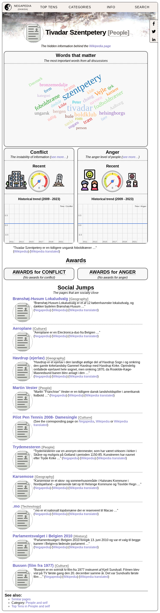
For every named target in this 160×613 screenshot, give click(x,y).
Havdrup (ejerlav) (29, 358)
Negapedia (42, 310)
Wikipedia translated (45, 251)
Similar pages (21, 599)
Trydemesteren (26, 447)
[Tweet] (153, 32)
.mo (16, 506)
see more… (59, 157)
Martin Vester (25, 388)
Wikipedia (21, 251)
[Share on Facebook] (153, 24)
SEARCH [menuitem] (142, 7)
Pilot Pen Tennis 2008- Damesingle (45, 417)
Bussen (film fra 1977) (33, 565)
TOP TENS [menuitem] (49, 7)
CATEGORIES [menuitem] (80, 7)
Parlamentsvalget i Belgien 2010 (42, 536)
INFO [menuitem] (111, 7)
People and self (36, 602)
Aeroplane (22, 328)
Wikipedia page (100, 46)
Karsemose (23, 476)
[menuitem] (17, 7)
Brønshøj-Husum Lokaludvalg (40, 299)
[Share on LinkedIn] (153, 40)
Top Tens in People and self (31, 606)
